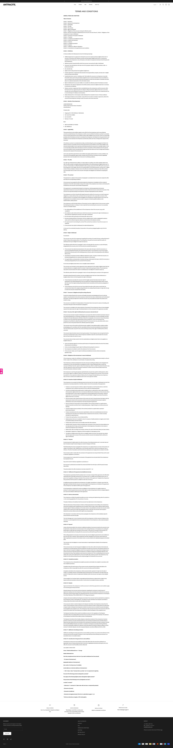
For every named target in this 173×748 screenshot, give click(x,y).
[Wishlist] (166, 4)
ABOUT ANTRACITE (82, 721)
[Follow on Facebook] (4, 739)
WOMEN (80, 4)
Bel (123, 709)
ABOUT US (97, 4)
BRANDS (90, 4)
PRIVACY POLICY (81, 734)
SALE (75, 4)
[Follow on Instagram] (7, 739)
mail (126, 709)
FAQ (79, 725)
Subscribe (7, 733)
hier (161, 729)
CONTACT (80, 723)
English (155, 4)
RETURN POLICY (81, 732)
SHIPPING (80, 730)
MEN (85, 4)
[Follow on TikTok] (11, 739)
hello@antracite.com (148, 727)
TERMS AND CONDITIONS (83, 727)
